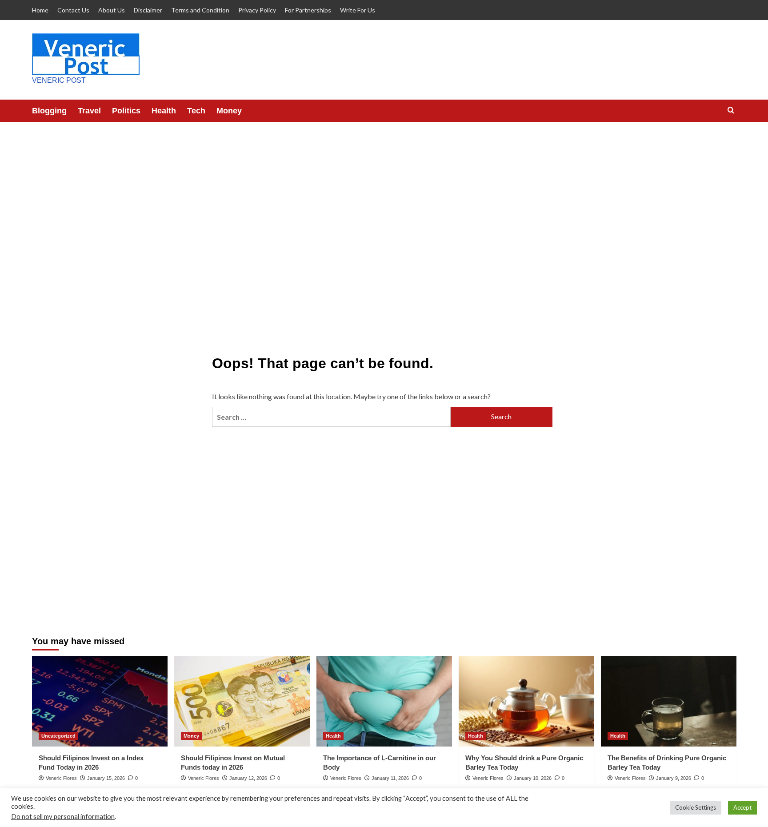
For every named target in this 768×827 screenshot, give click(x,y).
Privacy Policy (257, 10)
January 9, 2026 (673, 778)
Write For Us (357, 10)
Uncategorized (58, 736)
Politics (126, 110)
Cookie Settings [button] (695, 807)
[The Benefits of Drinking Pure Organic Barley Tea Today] (668, 701)
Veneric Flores (61, 778)
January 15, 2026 (106, 778)
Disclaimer (148, 10)
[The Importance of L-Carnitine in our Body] (384, 701)
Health (164, 110)
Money (229, 110)
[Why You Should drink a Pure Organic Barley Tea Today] (526, 701)
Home (40, 10)
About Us (111, 10)
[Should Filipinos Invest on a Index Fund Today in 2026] (100, 701)
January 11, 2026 (390, 778)
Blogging (49, 110)
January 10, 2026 (533, 778)
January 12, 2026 (248, 778)
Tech (196, 110)
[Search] (730, 110)
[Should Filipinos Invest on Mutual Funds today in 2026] (242, 701)
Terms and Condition (200, 10)
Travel (89, 110)
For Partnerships (308, 10)
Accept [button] (742, 807)
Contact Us (73, 10)
